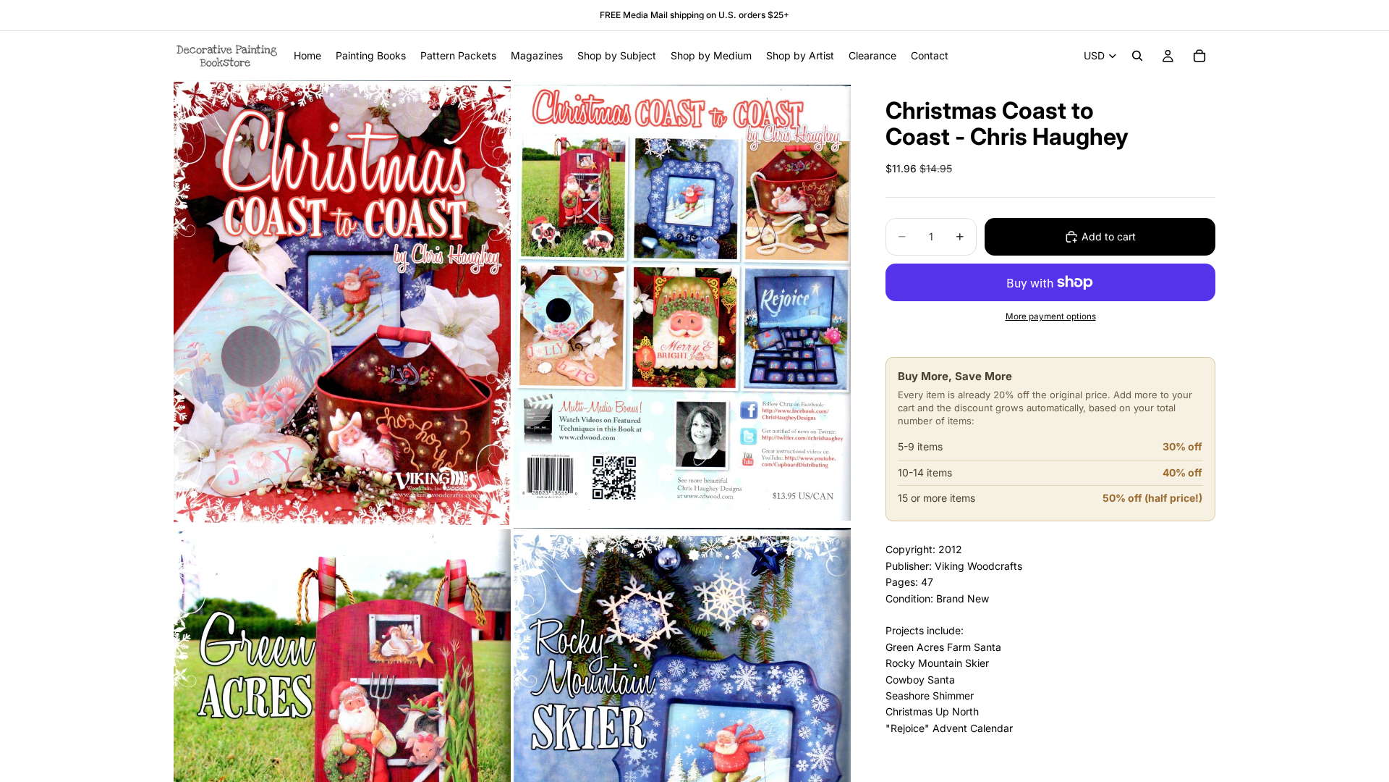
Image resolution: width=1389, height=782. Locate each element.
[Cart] (1199, 56)
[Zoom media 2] (682, 302)
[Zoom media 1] (342, 302)
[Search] (1137, 56)
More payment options (1051, 316)
